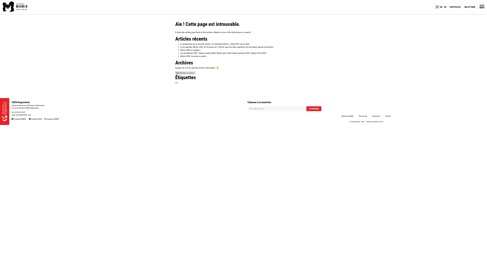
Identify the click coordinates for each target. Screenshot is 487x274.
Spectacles (455, 7)
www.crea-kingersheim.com (21, 115)
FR (437, 7)
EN (441, 7)
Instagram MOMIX (52, 119)
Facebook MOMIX (19, 119)
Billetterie (470, 7)
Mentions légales (348, 116)
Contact (388, 116)
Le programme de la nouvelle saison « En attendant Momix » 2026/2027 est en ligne (214, 44)
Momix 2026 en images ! (190, 50)
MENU (482, 7)
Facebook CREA (36, 119)
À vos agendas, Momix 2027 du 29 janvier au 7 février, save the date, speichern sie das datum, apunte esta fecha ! (227, 47)
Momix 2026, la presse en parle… (193, 56)
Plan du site (363, 116)
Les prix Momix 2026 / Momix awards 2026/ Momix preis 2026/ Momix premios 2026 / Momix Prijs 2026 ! (223, 53)
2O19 (176, 83)
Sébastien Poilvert (378, 122)
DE (445, 7)
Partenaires (376, 116)
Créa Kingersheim (355, 122)
